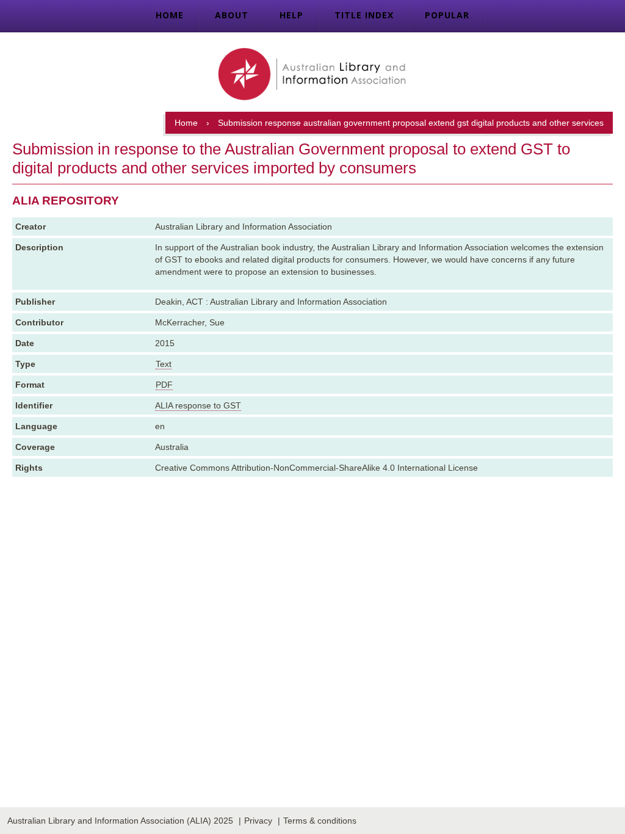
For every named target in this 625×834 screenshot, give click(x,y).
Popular (447, 15)
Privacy (258, 820)
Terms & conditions (319, 820)
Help (291, 15)
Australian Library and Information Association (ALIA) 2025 (120, 820)
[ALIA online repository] (312, 75)
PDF (164, 385)
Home (170, 15)
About (231, 15)
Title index (364, 15)
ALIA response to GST (198, 405)
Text (164, 364)
